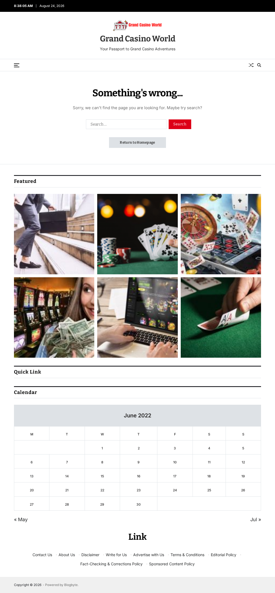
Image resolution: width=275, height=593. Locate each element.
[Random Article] (251, 65)
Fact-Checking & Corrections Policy (111, 564)
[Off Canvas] (16, 65)
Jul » (255, 519)
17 (174, 476)
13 (32, 476)
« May (21, 519)
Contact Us (42, 554)
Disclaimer (90, 554)
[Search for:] (125, 125)
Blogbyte (71, 585)
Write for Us (116, 554)
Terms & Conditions (187, 554)
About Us (67, 554)
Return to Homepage (137, 142)
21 (66, 490)
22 (102, 490)
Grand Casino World (137, 39)
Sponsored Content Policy (172, 564)
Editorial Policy (223, 554)
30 (138, 504)
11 (209, 462)
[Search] (259, 65)
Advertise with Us (148, 554)
